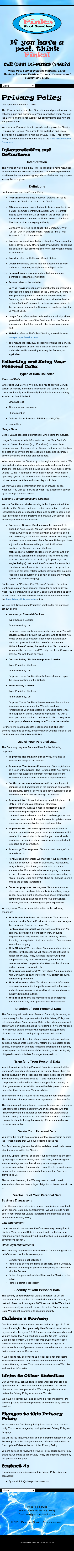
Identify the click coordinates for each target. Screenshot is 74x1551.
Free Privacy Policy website (21, 599)
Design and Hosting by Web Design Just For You (37, 1542)
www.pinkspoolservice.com (23, 337)
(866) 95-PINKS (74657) (42, 64)
